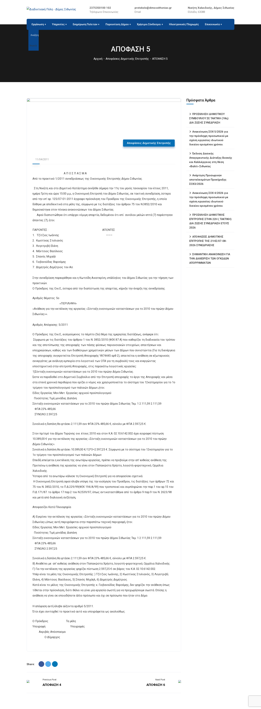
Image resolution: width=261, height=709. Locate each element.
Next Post (160, 679)
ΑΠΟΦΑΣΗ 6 (155, 685)
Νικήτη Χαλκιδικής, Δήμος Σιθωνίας (211, 7)
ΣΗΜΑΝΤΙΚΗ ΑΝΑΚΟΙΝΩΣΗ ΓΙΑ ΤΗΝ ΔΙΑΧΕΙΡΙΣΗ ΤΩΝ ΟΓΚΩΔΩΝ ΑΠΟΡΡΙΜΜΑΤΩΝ (209, 258)
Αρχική (98, 58)
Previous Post (49, 679)
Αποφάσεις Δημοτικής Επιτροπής (127, 58)
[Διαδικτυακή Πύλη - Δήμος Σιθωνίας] (51, 9)
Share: (31, 664)
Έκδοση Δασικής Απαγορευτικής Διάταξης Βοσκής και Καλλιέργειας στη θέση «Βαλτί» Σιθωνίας (210, 160)
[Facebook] (41, 664)
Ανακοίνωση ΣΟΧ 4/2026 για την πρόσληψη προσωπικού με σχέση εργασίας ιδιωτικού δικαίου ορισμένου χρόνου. (208, 199)
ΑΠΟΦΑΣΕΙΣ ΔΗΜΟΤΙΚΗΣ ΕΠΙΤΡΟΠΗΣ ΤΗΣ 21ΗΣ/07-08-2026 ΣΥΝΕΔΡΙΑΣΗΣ (208, 241)
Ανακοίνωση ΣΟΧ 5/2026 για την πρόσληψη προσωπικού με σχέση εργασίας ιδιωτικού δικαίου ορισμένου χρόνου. (208, 138)
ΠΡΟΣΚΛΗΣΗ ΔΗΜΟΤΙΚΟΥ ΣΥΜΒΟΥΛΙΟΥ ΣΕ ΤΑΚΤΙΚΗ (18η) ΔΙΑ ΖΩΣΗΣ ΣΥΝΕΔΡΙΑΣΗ (209, 118)
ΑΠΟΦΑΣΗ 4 (52, 685)
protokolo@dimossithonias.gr (153, 7)
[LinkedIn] (55, 664)
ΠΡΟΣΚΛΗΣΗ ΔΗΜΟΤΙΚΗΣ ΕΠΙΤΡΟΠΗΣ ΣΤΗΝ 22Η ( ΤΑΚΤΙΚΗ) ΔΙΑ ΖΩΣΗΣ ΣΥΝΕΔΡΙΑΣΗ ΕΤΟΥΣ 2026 (210, 221)
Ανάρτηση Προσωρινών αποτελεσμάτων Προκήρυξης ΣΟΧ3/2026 (207, 180)
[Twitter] (48, 664)
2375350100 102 (100, 7)
